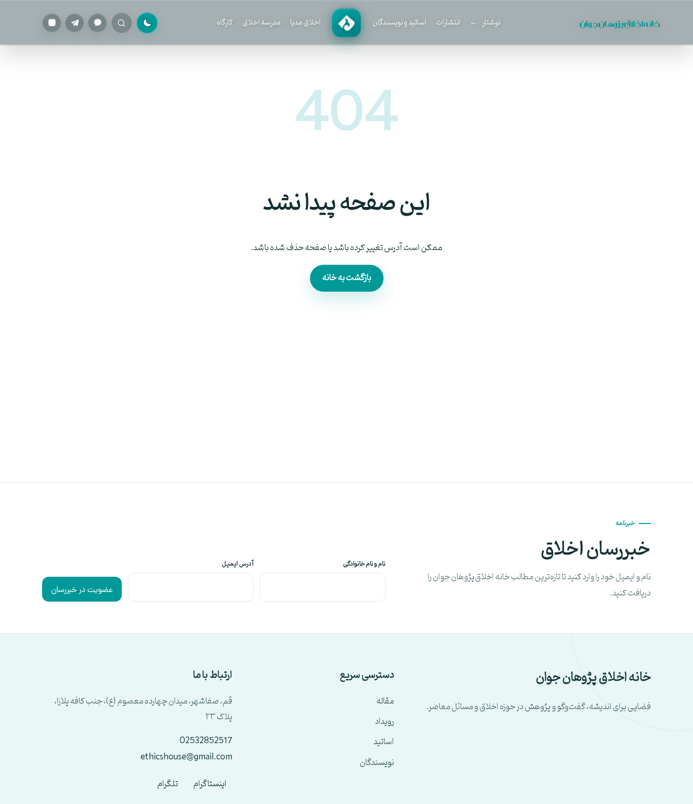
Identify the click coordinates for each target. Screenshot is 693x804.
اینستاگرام (210, 784)
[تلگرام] (74, 22)
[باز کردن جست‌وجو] (121, 23)
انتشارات (448, 22)
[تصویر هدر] (620, 23)
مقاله (385, 702)
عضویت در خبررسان (82, 590)
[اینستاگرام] (51, 22)
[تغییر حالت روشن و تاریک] (147, 22)
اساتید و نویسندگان (399, 22)
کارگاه (225, 22)
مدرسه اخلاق (261, 22)
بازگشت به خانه (346, 278)
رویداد (384, 722)
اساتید (383, 742)
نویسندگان (377, 763)
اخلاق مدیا (305, 22)
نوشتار (491, 22)
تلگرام (167, 784)
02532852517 (206, 741)
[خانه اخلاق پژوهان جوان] (346, 23)
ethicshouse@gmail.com (186, 757)
